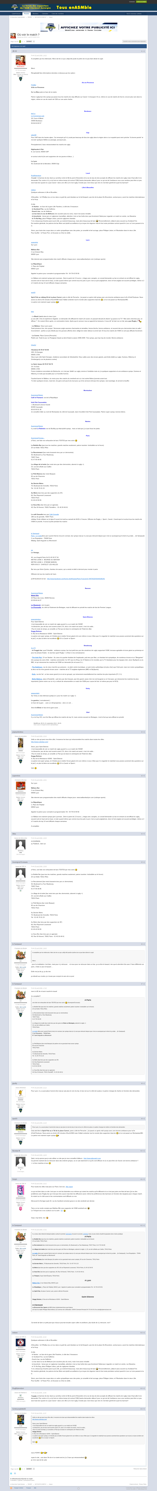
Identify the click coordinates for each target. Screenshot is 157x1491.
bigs (32, 311)
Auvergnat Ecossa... (38, 438)
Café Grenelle (54, 514)
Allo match (69, 1187)
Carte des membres (58, 13)
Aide (35, 1488)
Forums (26, 13)
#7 (142, 984)
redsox (33, 190)
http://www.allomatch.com (92, 1158)
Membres (35, 13)
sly (32, 550)
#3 (142, 776)
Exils (34, 674)
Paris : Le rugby (36, 536)
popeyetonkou (36, 619)
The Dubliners (37, 667)
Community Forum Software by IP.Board (136, 1487)
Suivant (29, 41)
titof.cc (33, 113)
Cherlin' (33, 345)
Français (28, 1488)
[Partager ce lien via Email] (15, 1473)
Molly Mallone (37, 679)
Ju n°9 (33, 648)
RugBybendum (36, 175)
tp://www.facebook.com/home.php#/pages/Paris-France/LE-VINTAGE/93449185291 (76, 579)
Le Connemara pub (37, 116)
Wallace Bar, (36, 1283)
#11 (142, 1179)
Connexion (132, 1)
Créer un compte (141, 1)
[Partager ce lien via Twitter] (11, 1473)
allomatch (69, 1234)
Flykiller (33, 85)
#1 (142, 51)
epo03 (33, 292)
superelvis (34, 242)
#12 (141, 1225)
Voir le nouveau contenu (134, 13)
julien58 (33, 135)
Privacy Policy (142, 1484)
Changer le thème (18, 1488)
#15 (141, 1409)
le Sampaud (35, 533)
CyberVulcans (16, 13)
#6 (142, 944)
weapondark (35, 693)
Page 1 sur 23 (14, 41)
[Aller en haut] (78, 1488)
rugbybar (85, 1234)
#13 (141, 1332)
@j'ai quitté (23, 967)
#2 (142, 732)
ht (47, 579)
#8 (142, 1083)
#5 (142, 862)
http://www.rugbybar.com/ (39, 742)
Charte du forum (134, 1484)
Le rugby (35, 1031)
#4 (142, 834)
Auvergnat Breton (37, 395)
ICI (62, 1210)
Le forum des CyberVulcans (17, 1484)
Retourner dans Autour (140, 1469)
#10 (141, 1151)
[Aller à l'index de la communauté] (31, 7)
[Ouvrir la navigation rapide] (144, 13)
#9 (142, 1118)
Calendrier (45, 13)
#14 (141, 1388)
